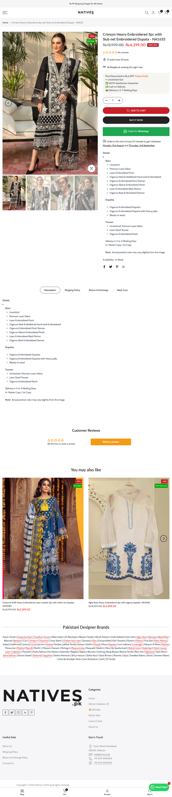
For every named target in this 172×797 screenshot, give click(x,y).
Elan (94, 640)
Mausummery (78, 648)
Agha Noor (141, 636)
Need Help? (162, 787)
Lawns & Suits (95, 721)
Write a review (111, 441)
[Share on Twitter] (110, 266)
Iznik (33, 644)
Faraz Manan (160, 640)
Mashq (165, 644)
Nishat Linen (134, 648)
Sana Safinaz (9, 655)
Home (5, 22)
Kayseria (112, 644)
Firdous (139, 640)
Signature (150, 651)
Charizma (43, 640)
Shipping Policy (72, 289)
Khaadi (97, 644)
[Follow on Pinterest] (31, 712)
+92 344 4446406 (103, 762)
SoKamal (37, 655)
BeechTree (163, 636)
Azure (47, 636)
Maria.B (28, 648)
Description (50, 289)
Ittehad (49, 644)
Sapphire (47, 655)
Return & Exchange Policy (15, 757)
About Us (93, 726)
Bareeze (18, 640)
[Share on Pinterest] (117, 266)
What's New (94, 715)
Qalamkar (147, 648)
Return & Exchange (98, 289)
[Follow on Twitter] (12, 712)
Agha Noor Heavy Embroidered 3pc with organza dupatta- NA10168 (119, 602)
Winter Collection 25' (99, 703)
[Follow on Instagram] (18, 712)
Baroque (153, 636)
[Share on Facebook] (104, 266)
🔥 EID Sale (94, 709)
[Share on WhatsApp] (123, 266)
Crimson (33, 640)
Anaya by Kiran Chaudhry (29, 636)
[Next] (92, 103)
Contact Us (8, 763)
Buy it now (136, 120)
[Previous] (8, 103)
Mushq (20, 648)
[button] (110, 52)
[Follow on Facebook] (5, 712)
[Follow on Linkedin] (25, 712)
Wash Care (122, 289)
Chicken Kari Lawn (72, 640)
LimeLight (138, 644)
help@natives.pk (102, 754)
